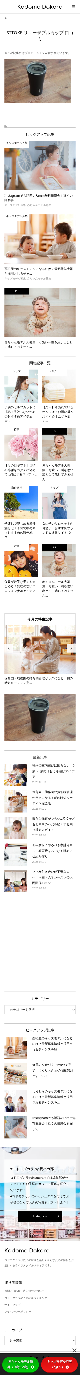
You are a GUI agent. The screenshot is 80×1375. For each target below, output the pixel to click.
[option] (40, 655)
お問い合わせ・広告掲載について (24, 1290)
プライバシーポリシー (17, 1311)
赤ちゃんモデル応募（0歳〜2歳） (20, 1364)
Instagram (40, 1216)
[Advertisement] (40, 941)
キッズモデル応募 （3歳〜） (61, 1364)
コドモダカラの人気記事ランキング (25, 1298)
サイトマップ (12, 1304)
